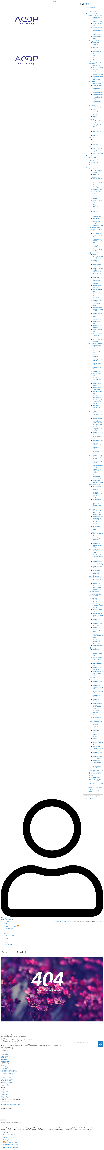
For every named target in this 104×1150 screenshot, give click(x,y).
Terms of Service (5, 1065)
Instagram (9, 1104)
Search (54, 1)
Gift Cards (3, 1058)
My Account (56, 921)
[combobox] (93, 795)
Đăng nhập (63, 921)
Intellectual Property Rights (8, 1070)
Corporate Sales (5, 1085)
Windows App (4, 1093)
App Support (4, 1098)
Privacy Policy (4, 1067)
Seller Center (4, 1054)
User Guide (4, 1096)
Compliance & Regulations (8, 1073)
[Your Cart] (80, 3)
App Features (4, 1094)
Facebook (3, 1104)
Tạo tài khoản (99, 921)
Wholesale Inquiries (6, 1082)
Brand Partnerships (6, 1056)
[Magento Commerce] (26, 40)
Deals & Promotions (6, 1059)
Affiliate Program (5, 1061)
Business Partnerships (7, 1079)
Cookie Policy (4, 1068)
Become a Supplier (6, 1077)
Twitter (14, 1104)
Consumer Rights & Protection (9, 1071)
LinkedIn (18, 1104)
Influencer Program (6, 1080)
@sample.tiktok (8, 944)
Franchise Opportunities (7, 1084)
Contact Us (7, 942)
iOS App (3, 1089)
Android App (4, 1091)
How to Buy (4, 1053)
